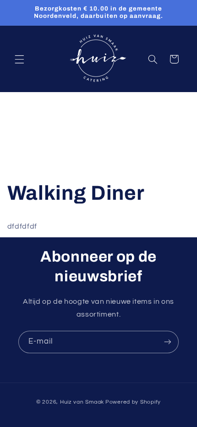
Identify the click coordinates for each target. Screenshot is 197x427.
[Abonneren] (167, 342)
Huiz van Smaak (82, 402)
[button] (19, 59)
